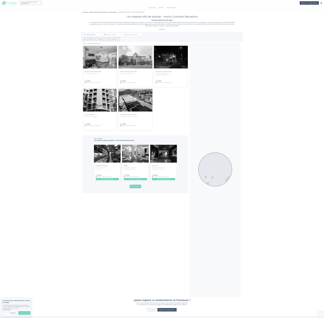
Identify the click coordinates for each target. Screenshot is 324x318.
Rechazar (13, 313)
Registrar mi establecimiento (309, 3)
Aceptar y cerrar (24, 313)
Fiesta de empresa (171, 7)
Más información (7, 309)
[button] (212, 177)
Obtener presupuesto (107, 179)
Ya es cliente (151, 309)
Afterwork (161, 7)
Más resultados (135, 186)
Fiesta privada (152, 7)
